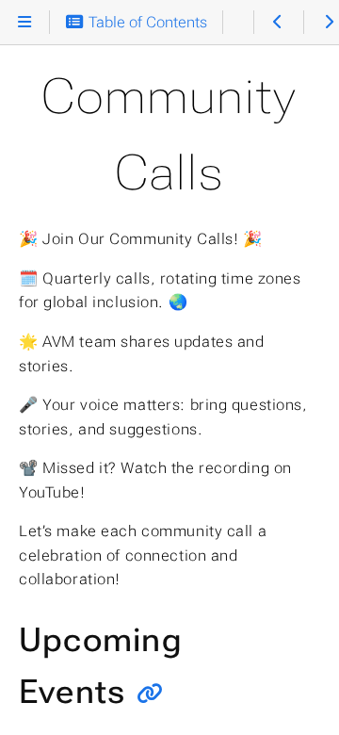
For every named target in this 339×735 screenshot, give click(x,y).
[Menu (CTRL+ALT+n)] (25, 22)
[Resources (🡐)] (278, 22)
